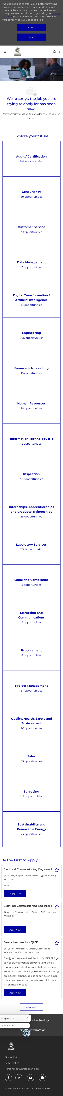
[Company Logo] (18, 51)
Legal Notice (12, 1063)
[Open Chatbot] (26, 1033)
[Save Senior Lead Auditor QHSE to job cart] (57, 943)
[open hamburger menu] (5, 51)
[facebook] (8, 1077)
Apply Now (15, 893)
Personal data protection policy (23, 1068)
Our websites (12, 1057)
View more (31, 1007)
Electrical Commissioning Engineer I (28, 869)
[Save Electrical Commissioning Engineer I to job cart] (57, 870)
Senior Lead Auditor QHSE (21, 942)
